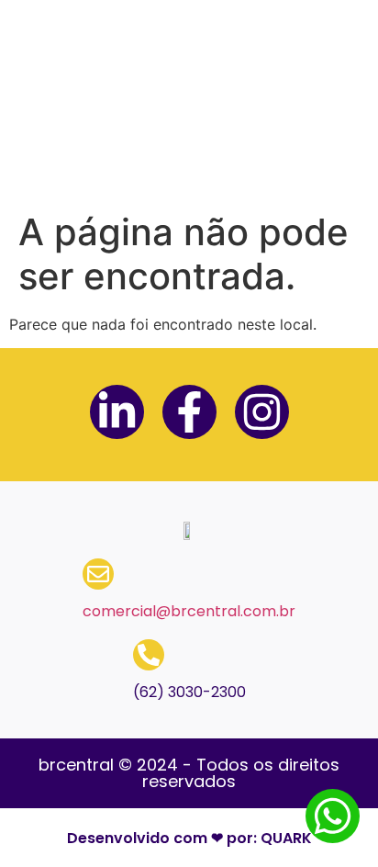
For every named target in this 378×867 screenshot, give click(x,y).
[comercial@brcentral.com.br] (98, 574)
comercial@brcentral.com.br (189, 611)
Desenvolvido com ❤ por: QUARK (189, 838)
